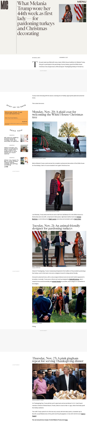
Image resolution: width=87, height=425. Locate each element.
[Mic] (4, 5)
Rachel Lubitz (37, 57)
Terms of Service (23, 123)
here (66, 420)
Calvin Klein (77, 219)
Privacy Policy (7, 124)
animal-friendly (56, 281)
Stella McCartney (74, 279)
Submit (24, 121)
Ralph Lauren (52, 219)
